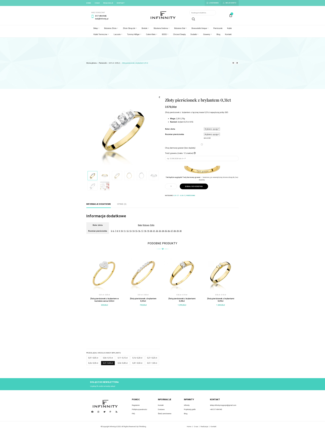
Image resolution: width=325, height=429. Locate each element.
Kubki (229, 28)
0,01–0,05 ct (93, 358)
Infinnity (187, 405)
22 (157, 231)
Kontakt (121, 3)
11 (125, 231)
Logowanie (214, 3)
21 (154, 231)
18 (145, 231)
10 (122, 231)
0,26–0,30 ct (93, 363)
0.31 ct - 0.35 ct (114, 63)
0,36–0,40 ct (123, 363)
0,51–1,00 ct (152, 363)
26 (169, 231)
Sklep (95, 28)
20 (151, 231)
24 (163, 231)
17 (142, 231)
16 (139, 231)
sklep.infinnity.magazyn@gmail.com (223, 405)
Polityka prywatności (139, 409)
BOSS (164, 34)
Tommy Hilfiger (133, 34)
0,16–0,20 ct (137, 358)
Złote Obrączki (129, 28)
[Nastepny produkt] (237, 63)
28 (175, 231)
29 (178, 231)
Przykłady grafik (190, 409)
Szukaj (192, 19)
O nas (97, 3)
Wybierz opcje (104, 335)
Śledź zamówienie (164, 414)
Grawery (206, 34)
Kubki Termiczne (100, 34)
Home (88, 3)
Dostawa (161, 409)
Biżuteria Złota (110, 28)
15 (136, 231)
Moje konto (231, 3)
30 (181, 231)
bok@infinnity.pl (101, 18)
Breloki (144, 28)
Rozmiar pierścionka (174, 134)
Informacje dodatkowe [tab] (98, 204)
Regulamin (136, 405)
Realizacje (108, 3)
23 (160, 231)
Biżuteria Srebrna (161, 28)
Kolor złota (170, 129)
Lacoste (117, 34)
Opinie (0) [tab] (121, 204)
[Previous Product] (233, 63)
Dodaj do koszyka (194, 186)
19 (148, 231)
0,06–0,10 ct (108, 358)
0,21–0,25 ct (152, 358)
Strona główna (91, 63)
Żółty (152, 225)
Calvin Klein (151, 34)
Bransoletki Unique (199, 28)
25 (166, 231)
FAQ (133, 414)
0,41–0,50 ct (137, 363)
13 (130, 231)
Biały (140, 225)
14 (133, 231)
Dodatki (194, 34)
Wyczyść (207, 138)
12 (127, 231)
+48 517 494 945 (216, 409)
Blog (218, 34)
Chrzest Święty (179, 34)
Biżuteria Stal (179, 28)
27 (172, 231)
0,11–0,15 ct (123, 358)
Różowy (146, 225)
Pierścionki (217, 28)
